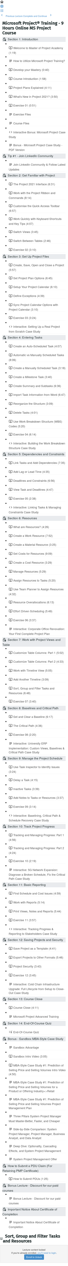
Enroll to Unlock (34, 1257)
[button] (2, 2)
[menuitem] (2, 7)
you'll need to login (46, 1252)
